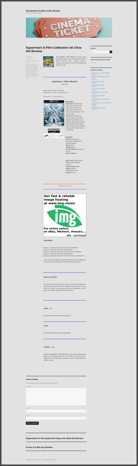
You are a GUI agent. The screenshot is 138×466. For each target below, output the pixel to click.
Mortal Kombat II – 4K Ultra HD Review (101, 73)
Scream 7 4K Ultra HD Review (98, 88)
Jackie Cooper (34, 67)
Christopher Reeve (30, 64)
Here (48, 247)
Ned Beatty (36, 70)
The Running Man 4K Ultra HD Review (100, 99)
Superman (28, 74)
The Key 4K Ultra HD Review (98, 95)
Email (28, 415)
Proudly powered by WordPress (49, 459)
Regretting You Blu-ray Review (99, 107)
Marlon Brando (29, 70)
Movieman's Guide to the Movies (43, 11)
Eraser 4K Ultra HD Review (98, 85)
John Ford (28, 68)
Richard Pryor (29, 71)
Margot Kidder (34, 68)
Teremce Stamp (29, 76)
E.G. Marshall (33, 65)
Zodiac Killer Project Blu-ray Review (100, 92)
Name (28, 408)
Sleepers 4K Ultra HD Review (98, 81)
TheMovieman (29, 56)
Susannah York (34, 74)
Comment (29, 386)
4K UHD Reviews (30, 60)
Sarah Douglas (33, 73)
